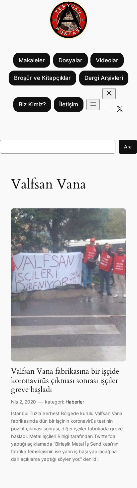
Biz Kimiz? (32, 104)
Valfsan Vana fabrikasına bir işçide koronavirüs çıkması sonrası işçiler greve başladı (65, 380)
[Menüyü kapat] (109, 93)
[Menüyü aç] (93, 104)
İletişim (68, 104)
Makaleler (32, 60)
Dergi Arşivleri (103, 78)
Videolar (107, 60)
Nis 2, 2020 (23, 402)
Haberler (75, 402)
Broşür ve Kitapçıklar (42, 78)
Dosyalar (70, 60)
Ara (128, 146)
